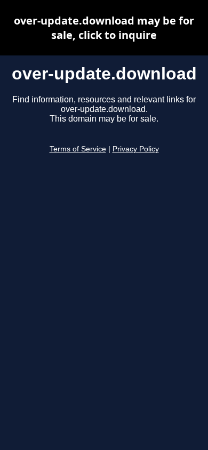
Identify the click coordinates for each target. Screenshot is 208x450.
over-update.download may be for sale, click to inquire (104, 27)
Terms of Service (78, 149)
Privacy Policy (136, 149)
